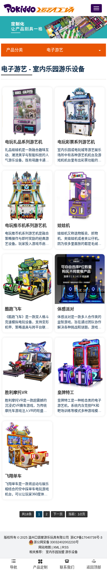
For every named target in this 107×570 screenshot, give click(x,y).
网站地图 (44, 547)
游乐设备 (71, 552)
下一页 (58, 514)
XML (56, 547)
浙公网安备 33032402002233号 (56, 542)
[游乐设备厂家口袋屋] (39, 8)
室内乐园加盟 (55, 552)
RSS (65, 547)
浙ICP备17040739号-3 (86, 537)
